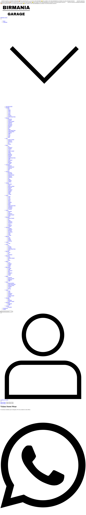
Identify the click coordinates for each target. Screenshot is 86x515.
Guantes (7, 305)
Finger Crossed (11, 121)
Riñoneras (8, 255)
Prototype (10, 119)
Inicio (4, 21)
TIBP (9, 133)
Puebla (9, 274)
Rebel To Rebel (11, 186)
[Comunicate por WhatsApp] (43, 513)
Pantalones (8, 302)
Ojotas (7, 244)
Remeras (7, 117)
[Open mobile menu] (1, 18)
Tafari (9, 196)
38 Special (10, 124)
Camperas (8, 171)
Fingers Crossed (11, 258)
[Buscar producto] (1, 313)
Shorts (7, 282)
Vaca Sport (10, 231)
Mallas (7, 276)
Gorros (7, 210)
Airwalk (9, 115)
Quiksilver (10, 122)
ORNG (9, 144)
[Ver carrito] (1, 401)
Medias (7, 261)
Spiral (9, 114)
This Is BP (10, 173)
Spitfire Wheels (11, 131)
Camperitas (8, 164)
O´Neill (9, 194)
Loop (9, 197)
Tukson (9, 188)
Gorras (7, 195)
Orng (9, 136)
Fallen (9, 111)
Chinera (9, 163)
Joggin (7, 289)
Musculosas (8, 267)
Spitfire (9, 156)
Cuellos (7, 242)
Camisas (7, 182)
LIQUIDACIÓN (9, 106)
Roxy (9, 250)
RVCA (9, 288)
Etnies (9, 109)
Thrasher (10, 120)
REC (9, 137)
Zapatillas (7, 107)
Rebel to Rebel (11, 283)
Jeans (7, 138)
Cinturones (8, 227)
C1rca (9, 112)
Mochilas (7, 251)
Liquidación (5, 308)
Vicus (9, 113)
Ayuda (4, 309)
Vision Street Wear (11, 116)
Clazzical (10, 132)
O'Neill (9, 153)
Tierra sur (10, 123)
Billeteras (7, 236)
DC (9, 108)
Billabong (10, 154)
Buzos (7, 145)
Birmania (10, 125)
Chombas (7, 297)
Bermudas (8, 217)
